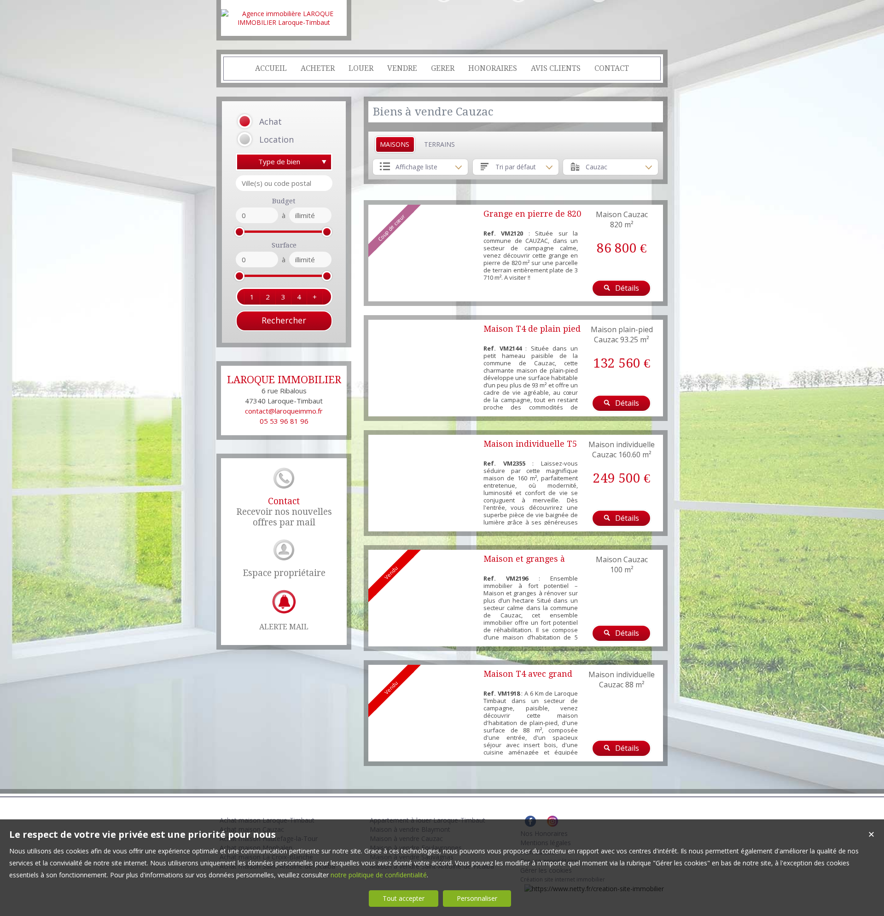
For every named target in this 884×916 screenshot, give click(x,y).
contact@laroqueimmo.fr (284, 410)
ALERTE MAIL (283, 626)
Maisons (394, 144)
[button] (272, 122)
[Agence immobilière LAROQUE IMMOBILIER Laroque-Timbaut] (284, 22)
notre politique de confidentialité (379, 874)
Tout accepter (404, 898)
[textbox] (284, 183)
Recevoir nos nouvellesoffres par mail (284, 512)
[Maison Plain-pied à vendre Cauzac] (423, 368)
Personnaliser (477, 898)
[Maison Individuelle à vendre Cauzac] (423, 483)
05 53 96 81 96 (284, 421)
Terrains (439, 144)
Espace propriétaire (284, 573)
